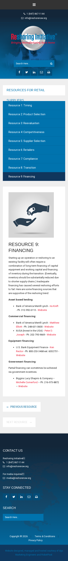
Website (42, 310)
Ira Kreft (54, 306)
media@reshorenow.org (18, 478)
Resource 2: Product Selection (26, 114)
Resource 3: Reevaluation (23, 123)
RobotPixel (46, 554)
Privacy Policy (35, 540)
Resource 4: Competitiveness (26, 132)
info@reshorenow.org (36, 18)
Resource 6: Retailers (21, 149)
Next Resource (17, 422)
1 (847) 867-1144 (35, 13)
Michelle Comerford (27, 382)
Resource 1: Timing (20, 105)
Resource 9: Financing (21, 176)
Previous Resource (23, 406)
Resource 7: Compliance (23, 158)
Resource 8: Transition (22, 167)
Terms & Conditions (45, 536)
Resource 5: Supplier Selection (26, 140)
